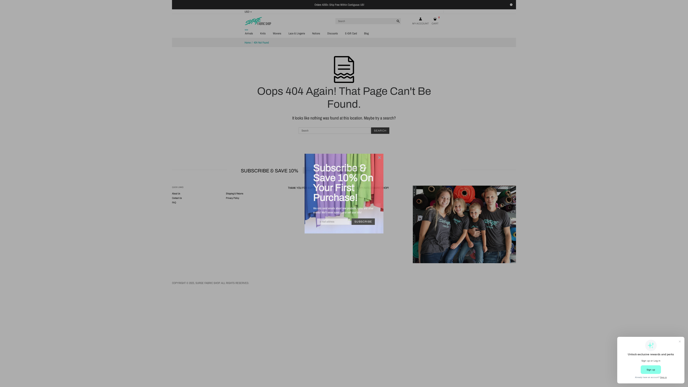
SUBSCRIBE (363, 221)
